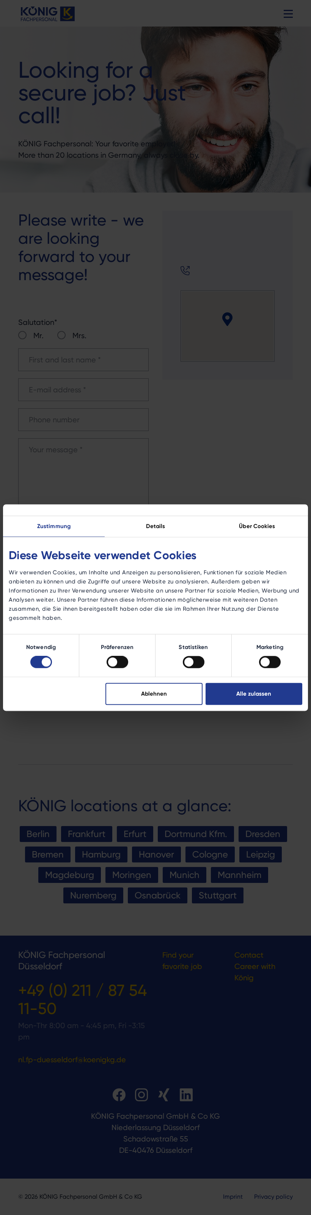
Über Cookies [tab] (257, 526)
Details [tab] (155, 526)
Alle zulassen (253, 693)
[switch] (117, 662)
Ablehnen (154, 693)
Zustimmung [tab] (54, 526)
